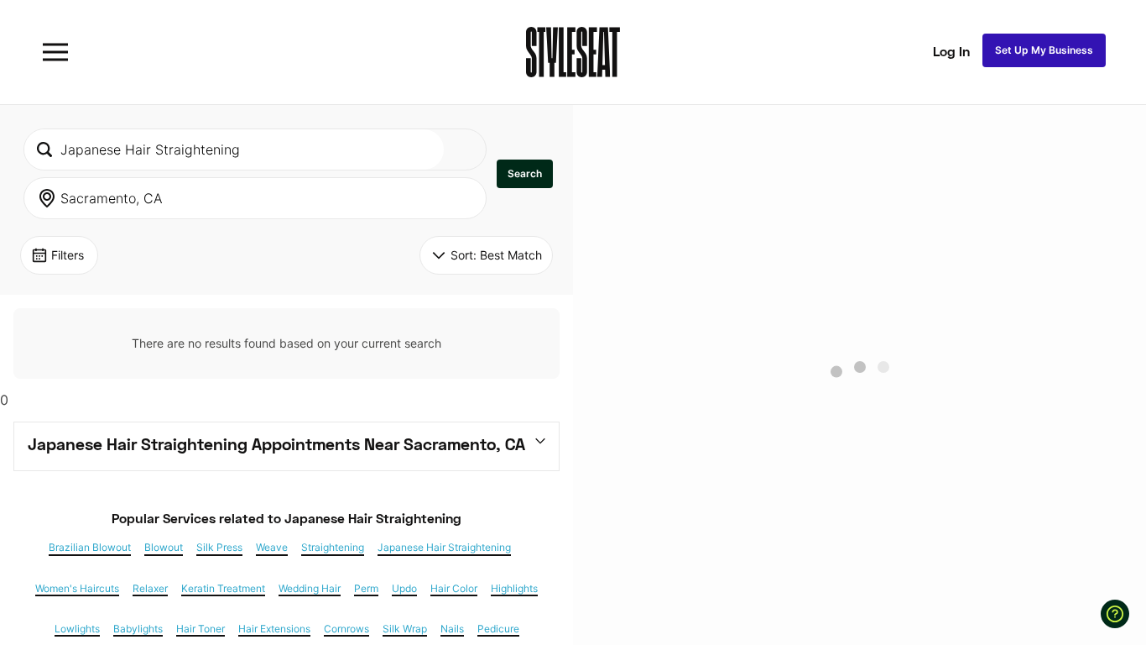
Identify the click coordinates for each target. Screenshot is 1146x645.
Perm (366, 589)
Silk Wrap (405, 629)
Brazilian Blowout (90, 547)
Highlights (514, 589)
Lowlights (77, 629)
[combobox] (234, 149)
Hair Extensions (274, 629)
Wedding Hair (310, 589)
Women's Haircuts (77, 589)
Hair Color (453, 589)
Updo (404, 589)
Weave (272, 547)
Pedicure (498, 629)
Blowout (163, 547)
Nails (452, 629)
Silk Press (219, 547)
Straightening (332, 547)
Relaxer (150, 589)
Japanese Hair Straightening (444, 547)
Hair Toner (200, 629)
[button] (525, 174)
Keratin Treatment (223, 589)
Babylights (138, 629)
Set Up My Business (1044, 50)
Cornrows (346, 629)
